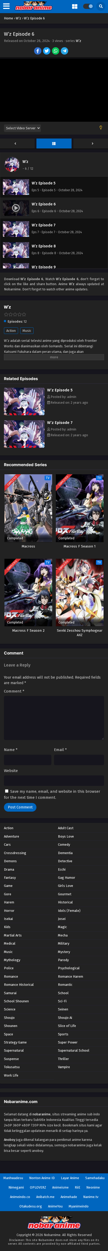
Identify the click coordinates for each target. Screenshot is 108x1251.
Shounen (10, 1026)
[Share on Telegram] (65, 51)
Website (11, 770)
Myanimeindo (79, 1206)
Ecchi (62, 869)
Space (8, 1034)
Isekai (8, 919)
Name (11, 749)
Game (8, 886)
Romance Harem (70, 976)
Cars (7, 845)
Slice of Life (67, 1026)
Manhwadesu (13, 1178)
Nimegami (16, 1187)
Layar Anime (70, 1178)
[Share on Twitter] (47, 51)
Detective (65, 861)
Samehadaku (95, 1178)
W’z (78, 41)
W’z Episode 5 (60, 390)
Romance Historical (19, 985)
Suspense (11, 1059)
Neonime (93, 1187)
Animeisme (60, 1187)
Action (11, 331)
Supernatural (14, 1050)
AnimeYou (55, 1206)
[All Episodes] (53, 144)
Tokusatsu (12, 1067)
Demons (10, 861)
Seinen (63, 1009)
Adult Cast (65, 828)
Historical (65, 902)
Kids (7, 927)
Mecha (63, 935)
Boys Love (66, 836)
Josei (62, 919)
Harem (9, 902)
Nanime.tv (90, 1197)
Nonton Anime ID (42, 1178)
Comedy (64, 845)
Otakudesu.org (30, 1206)
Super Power (68, 1042)
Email (60, 749)
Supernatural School (73, 1050)
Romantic (65, 985)
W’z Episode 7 (60, 422)
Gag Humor (66, 878)
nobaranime (42, 1114)
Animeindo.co (20, 1197)
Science (9, 1009)
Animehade (69, 1197)
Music (27, 331)
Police (9, 968)
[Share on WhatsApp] (56, 51)
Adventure (11, 836)
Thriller (63, 1059)
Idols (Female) (69, 911)
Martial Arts (13, 935)
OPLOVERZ (38, 1187)
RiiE (77, 1187)
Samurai (10, 993)
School (63, 993)
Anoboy (9, 1140)
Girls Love (65, 886)
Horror (9, 911)
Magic (62, 927)
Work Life (11, 1075)
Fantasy (10, 878)
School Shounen (16, 1001)
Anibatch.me (45, 1197)
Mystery (64, 952)
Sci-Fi (62, 1001)
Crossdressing (15, 853)
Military (63, 943)
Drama (9, 869)
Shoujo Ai (65, 1018)
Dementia (65, 853)
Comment (14, 691)
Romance (11, 976)
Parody (63, 960)
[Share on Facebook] (38, 51)
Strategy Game (15, 1042)
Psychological (69, 968)
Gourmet (64, 894)
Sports (63, 1034)
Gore (7, 894)
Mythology (12, 960)
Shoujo (9, 1018)
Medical (9, 943)
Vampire (64, 1067)
